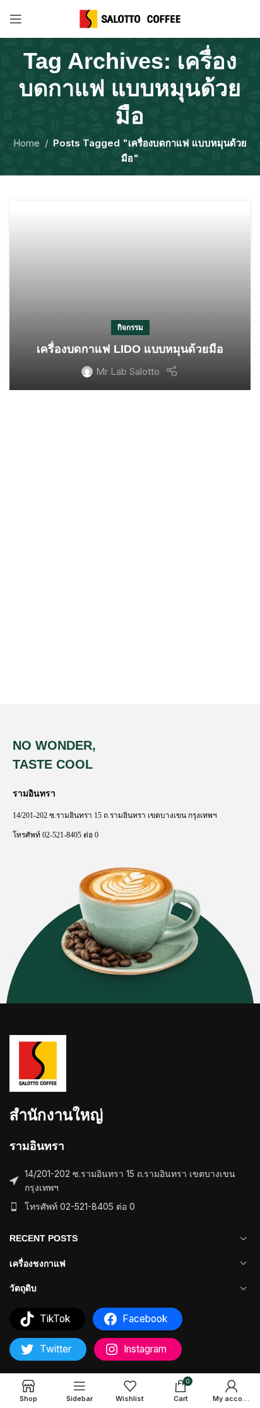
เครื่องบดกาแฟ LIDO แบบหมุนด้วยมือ (130, 349)
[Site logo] (130, 18)
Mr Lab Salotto (128, 371)
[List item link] (130, 1207)
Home (26, 143)
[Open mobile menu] (15, 19)
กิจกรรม (130, 327)
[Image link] (37, 1062)
